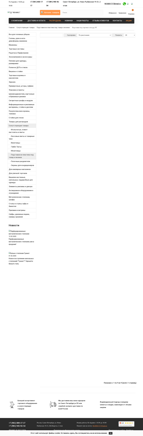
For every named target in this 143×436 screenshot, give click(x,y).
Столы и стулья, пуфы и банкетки (18, 205)
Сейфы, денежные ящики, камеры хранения (19, 215)
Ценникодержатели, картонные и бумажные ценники (21, 95)
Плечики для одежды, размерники (18, 62)
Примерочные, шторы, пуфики (21, 86)
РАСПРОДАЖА (55, 21)
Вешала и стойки (16, 71)
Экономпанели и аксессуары (20, 57)
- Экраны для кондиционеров (21, 165)
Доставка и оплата (36, 21)
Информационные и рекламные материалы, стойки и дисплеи (21, 106)
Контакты (117, 21)
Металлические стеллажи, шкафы (19, 198)
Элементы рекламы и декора (20, 186)
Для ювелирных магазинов (20, 169)
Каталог (51, 12)
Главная (11, 27)
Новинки (69, 21)
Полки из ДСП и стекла (18, 67)
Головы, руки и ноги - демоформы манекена (18, 39)
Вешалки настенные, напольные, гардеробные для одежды (21, 180)
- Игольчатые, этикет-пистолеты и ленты (18, 131)
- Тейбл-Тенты (15, 147)
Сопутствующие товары (26, 27)
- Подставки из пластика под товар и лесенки (21, 156)
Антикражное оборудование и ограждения (21, 191)
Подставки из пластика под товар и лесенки (53, 27)
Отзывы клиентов (100, 21)
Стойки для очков (16, 118)
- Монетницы (15, 151)
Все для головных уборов (19, 34)
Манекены (13, 45)
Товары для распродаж (18, 122)
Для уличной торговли (18, 173)
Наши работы (83, 21)
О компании (16, 21)
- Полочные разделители (19, 161)
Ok (110, 433)
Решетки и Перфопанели (18, 53)
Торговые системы (16, 49)
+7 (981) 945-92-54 (52, 4)
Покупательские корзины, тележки (19, 112)
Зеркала (12, 82)
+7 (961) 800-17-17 (36, 4)
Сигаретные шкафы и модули (21, 101)
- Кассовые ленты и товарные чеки (21, 137)
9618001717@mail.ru (112, 4)
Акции (129, 21)
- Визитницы (14, 143)
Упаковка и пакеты (16, 90)
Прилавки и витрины (17, 210)
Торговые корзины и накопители (17, 76)
